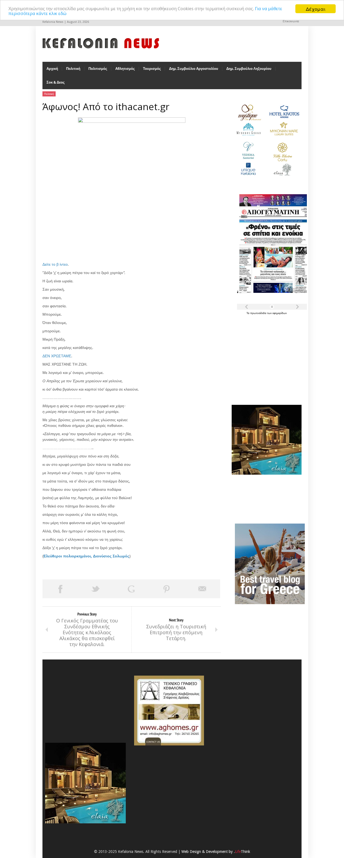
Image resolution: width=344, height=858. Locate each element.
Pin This (166, 588)
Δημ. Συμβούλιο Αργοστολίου (193, 69)
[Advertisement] (265, 356)
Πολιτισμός (97, 69)
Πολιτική (73, 69)
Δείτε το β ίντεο (55, 264)
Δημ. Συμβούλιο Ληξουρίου (248, 69)
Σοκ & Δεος (55, 82)
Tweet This (95, 588)
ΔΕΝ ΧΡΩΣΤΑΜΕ (56, 356)
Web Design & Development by (215, 851)
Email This (202, 588)
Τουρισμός (152, 69)
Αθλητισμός (125, 69)
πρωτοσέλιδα (258, 313)
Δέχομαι (315, 8)
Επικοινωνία (291, 21)
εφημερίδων (280, 313)
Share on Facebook (60, 588)
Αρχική (52, 69)
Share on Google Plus (131, 588)
